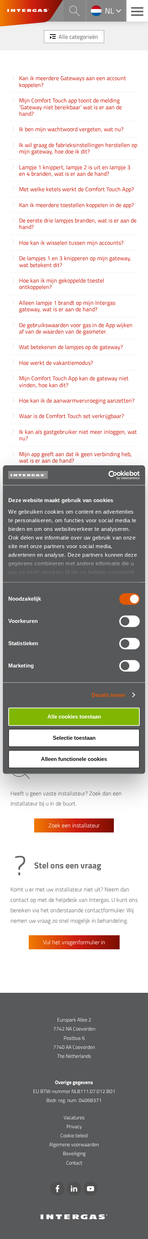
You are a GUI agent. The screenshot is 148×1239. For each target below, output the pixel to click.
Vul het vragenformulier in (74, 942)
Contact (74, 1162)
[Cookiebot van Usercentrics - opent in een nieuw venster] (108, 475)
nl (109, 11)
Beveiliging (74, 1153)
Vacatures (74, 1117)
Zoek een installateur (74, 825)
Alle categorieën (78, 36)
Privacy (74, 1126)
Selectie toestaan (74, 738)
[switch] (129, 621)
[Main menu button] (137, 11)
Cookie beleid (74, 1135)
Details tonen (108, 695)
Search (74, 11)
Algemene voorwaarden (74, 1144)
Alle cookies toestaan (74, 716)
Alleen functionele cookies (74, 759)
